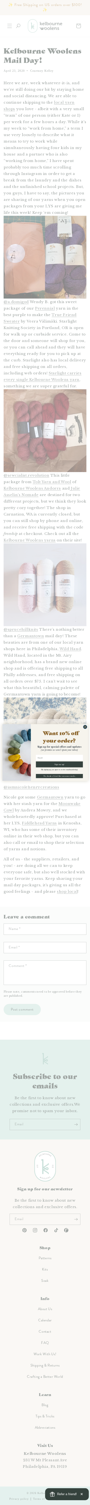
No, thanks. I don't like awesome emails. (59, 776)
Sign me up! (59, 764)
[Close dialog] (85, 727)
